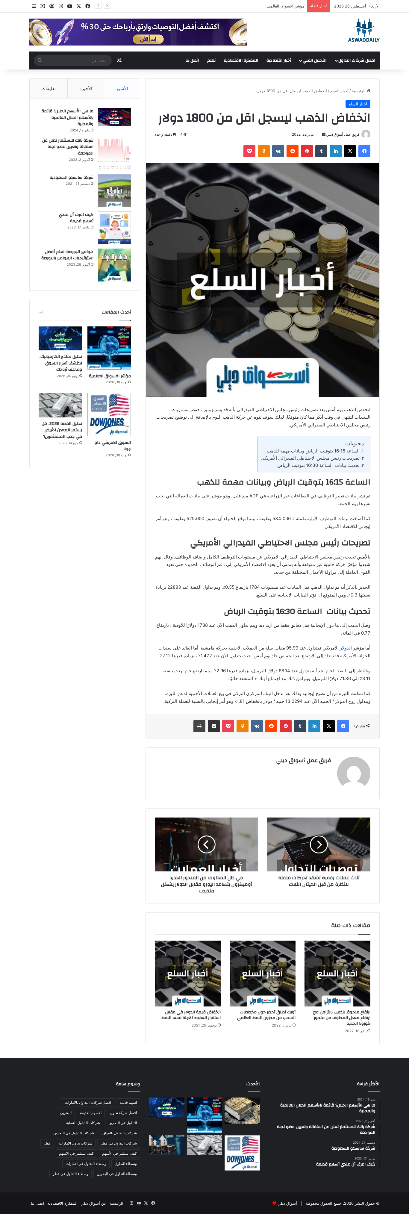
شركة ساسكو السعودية (71, 177)
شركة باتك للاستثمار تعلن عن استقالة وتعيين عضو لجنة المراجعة (67, 147)
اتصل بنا (192, 60)
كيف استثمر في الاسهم (76, 1153)
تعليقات (48, 88)
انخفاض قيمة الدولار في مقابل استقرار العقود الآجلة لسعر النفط (191, 1015)
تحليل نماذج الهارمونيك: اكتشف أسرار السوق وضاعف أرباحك (61, 363)
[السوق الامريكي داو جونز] (109, 414)
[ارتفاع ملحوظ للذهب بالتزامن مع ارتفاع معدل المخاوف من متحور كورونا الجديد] (337, 973)
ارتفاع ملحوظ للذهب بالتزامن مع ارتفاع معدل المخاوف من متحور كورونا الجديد (341, 1017)
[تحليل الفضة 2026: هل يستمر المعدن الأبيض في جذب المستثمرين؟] (60, 405)
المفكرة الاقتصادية (241, 60)
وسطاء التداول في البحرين (117, 1173)
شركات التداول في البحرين (73, 1133)
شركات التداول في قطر (119, 1143)
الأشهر (122, 88)
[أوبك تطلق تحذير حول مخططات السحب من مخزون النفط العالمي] (263, 973)
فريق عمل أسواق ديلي (343, 134)
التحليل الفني (314, 60)
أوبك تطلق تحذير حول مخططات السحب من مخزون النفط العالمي (266, 1015)
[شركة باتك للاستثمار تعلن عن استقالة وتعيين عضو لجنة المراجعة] (114, 153)
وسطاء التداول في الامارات (86, 1163)
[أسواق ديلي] (364, 31)
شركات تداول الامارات (75, 1143)
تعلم (211, 60)
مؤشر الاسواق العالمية (285, 6)
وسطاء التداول (126, 1163)
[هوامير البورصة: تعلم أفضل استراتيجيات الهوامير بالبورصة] (114, 265)
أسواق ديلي (287, 1203)
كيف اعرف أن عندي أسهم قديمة (76, 218)
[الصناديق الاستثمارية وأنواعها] (242, 1111)
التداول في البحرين (122, 1123)
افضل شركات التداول (356, 60)
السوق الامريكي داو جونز (113, 446)
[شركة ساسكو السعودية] (114, 190)
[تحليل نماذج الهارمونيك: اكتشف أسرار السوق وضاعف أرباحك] (60, 338)
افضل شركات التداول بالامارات (88, 1102)
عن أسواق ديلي (94, 1203)
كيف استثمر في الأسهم (119, 1153)
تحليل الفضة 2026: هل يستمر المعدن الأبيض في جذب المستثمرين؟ (62, 430)
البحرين (66, 1112)
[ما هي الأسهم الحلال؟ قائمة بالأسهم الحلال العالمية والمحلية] (114, 117)
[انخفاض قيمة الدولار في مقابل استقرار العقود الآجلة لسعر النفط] (188, 973)
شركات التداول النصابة (83, 1123)
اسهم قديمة (128, 1102)
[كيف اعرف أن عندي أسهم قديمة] (114, 227)
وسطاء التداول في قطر (70, 1173)
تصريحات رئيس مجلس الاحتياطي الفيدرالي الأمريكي (310, 458)
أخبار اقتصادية (278, 60)
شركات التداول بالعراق (119, 1133)
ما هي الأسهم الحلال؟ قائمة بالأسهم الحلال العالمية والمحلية (67, 117)
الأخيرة (85, 88)
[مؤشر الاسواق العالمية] (109, 348)
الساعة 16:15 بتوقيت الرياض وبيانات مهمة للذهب (313, 451)
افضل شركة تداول (123, 1112)
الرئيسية (359, 90)
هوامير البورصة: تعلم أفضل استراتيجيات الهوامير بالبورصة (67, 255)
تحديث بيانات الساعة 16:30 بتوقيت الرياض (318, 465)
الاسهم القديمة (91, 1112)
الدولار (346, 648)
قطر (47, 1143)
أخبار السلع (339, 90)
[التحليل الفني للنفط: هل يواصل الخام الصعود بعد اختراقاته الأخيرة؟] (166, 1145)
